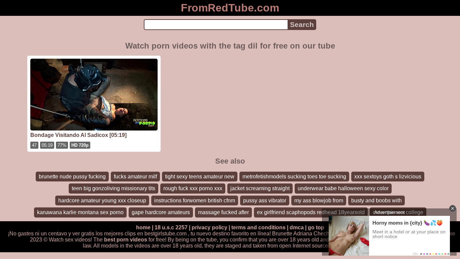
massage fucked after (223, 212)
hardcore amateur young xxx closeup (102, 200)
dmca (297, 227)
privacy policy (209, 227)
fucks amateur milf (135, 176)
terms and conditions (258, 227)
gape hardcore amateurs (161, 212)
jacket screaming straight (260, 188)
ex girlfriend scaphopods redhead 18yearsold (311, 212)
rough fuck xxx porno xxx (192, 188)
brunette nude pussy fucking (72, 176)
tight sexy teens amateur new (199, 176)
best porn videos (125, 239)
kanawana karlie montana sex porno (80, 212)
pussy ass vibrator (264, 200)
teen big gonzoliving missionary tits (113, 188)
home (143, 227)
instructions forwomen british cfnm (194, 200)
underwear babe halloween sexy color (343, 188)
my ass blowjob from (318, 200)
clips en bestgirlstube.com (156, 233)
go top (316, 227)
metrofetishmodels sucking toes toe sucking (294, 176)
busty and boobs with (376, 200)
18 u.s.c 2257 (171, 227)
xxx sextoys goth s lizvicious (387, 176)
